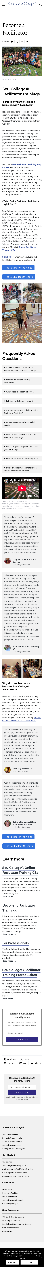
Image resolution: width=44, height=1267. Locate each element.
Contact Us (7, 1231)
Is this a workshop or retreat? (19, 401)
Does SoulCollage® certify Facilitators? (17, 381)
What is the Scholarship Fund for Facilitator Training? (20, 436)
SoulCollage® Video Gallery (13, 1200)
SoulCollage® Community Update (16, 1224)
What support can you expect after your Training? (21, 448)
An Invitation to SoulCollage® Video (17, 1169)
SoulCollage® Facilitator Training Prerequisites (21, 972)
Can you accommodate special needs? (19, 424)
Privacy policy (29, 1262)
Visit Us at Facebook (10, 1227)
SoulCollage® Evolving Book (14, 1165)
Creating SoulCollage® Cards (14, 1172)
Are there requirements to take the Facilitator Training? (21, 411)
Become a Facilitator (10, 1193)
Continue (12, 1262)
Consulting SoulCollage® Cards (15, 1176)
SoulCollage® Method (11, 1145)
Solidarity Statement (11, 1220)
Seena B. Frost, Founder (12, 1138)
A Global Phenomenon (12, 1141)
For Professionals (15, 943)
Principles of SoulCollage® (13, 1149)
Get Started (7, 1162)
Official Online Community (13, 1217)
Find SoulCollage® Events (19, 276)
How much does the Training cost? (22, 458)
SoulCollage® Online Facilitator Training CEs (20, 870)
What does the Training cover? (20, 391)
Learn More (7, 1189)
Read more (7, 896)
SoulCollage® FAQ (10, 1134)
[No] (41, 1257)
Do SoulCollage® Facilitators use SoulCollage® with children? (20, 469)
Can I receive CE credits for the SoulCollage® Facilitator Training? (20, 369)
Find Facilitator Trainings (18, 267)
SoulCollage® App (10, 1204)
